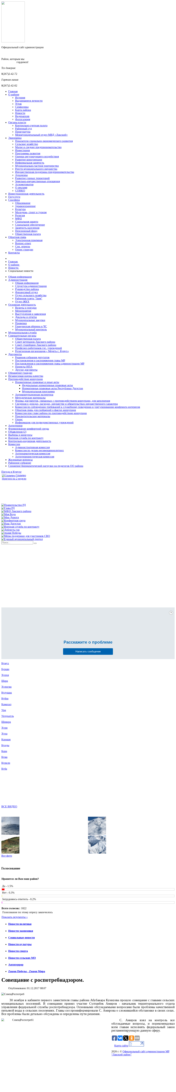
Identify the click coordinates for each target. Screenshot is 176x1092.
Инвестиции (22, 150)
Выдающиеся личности (29, 100)
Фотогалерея (22, 119)
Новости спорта (18, 951)
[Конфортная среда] (13, 520)
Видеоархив (22, 116)
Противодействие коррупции (25, 379)
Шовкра (6, 721)
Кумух (5, 663)
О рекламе (21, 187)
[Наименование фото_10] (10, 852)
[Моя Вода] (8, 514)
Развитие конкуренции (28, 159)
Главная (13, 91)
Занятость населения (27, 227)
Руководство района (27, 289)
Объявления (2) (17, 431)
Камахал (6, 704)
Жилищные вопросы (20, 459)
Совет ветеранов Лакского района (35, 341)
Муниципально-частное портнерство (37, 165)
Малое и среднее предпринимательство (38, 147)
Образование (22, 203)
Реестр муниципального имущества (36, 168)
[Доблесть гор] (10, 529)
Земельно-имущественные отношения (37, 181)
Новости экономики (20, 930)
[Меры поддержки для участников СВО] (25, 536)
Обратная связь (17, 237)
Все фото (6, 855)
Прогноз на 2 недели (14, 478)
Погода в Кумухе (11, 471)
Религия (20, 215)
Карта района (23, 110)
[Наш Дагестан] (11, 523)
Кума (4, 757)
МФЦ (18, 218)
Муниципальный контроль (31, 329)
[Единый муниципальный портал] (22, 539)
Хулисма (6, 686)
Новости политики (19, 923)
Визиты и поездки (26, 307)
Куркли (5, 762)
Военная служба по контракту (25, 438)
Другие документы (26, 369)
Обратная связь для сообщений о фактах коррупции (45, 410)
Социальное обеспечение (30, 224)
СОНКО (20, 190)
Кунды (5, 745)
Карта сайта (121, 1045)
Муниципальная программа (38, 391)
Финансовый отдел (26, 292)
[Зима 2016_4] (10, 833)
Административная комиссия (32, 447)
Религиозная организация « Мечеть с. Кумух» (42, 351)
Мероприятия (23, 310)
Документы (15, 354)
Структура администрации (31, 286)
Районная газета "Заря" (28, 298)
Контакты (14, 252)
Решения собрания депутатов (32, 357)
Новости (20, 113)
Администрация (17, 279)
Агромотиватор (24, 184)
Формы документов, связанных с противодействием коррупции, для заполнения (62, 400)
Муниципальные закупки (30, 320)
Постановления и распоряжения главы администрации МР (49, 363)
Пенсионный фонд (26, 230)
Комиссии (14, 444)
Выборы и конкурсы (20, 434)
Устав (18, 103)
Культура (20, 209)
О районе (13, 94)
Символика (22, 106)
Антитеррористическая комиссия (34, 456)
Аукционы (21, 175)
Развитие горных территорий (32, 178)
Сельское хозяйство (26, 144)
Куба (4, 768)
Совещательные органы (22, 335)
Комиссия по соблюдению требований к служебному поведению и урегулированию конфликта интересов (77, 407)
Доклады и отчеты (26, 317)
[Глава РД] (8, 508)
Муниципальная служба (22, 332)
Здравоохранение (25, 206)
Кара (4, 751)
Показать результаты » (15, 917)
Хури (4, 727)
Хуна (4, 733)
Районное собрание (19, 462)
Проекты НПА (23, 366)
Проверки (21, 323)
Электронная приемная (28, 240)
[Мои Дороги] (10, 517)
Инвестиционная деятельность (26, 193)
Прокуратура (22, 131)
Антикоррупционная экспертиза (34, 394)
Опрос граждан (24, 249)
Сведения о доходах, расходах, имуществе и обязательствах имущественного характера (66, 403)
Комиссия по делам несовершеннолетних (39, 450)
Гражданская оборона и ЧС (31, 326)
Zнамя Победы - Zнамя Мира (26, 971)
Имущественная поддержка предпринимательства (44, 172)
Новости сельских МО (22, 957)
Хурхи (5, 675)
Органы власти (17, 122)
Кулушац (6, 692)
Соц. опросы (22, 246)
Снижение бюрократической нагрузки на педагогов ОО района (45, 465)
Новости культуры (20, 944)
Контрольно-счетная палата (31, 125)
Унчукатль (7, 716)
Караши (6, 739)
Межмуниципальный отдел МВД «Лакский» (41, 134)
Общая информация (20, 276)
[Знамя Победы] (11, 532)
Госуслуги (14, 196)
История (20, 97)
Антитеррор (15, 425)
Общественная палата (28, 234)
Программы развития (27, 153)
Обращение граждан (20, 372)
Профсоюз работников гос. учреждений (38, 348)
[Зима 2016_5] (97, 852)
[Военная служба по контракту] (20, 526)
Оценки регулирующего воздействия (37, 156)
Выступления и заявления (30, 313)
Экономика (14, 137)
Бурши (5, 669)
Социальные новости (21, 937)
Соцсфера (14, 199)
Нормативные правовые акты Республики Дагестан (52, 388)
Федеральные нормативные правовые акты (47, 385)
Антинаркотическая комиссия (32, 453)
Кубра (4, 698)
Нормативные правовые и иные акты (37, 382)
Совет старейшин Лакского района (35, 345)
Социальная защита (26, 221)
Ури (3, 710)
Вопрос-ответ (23, 243)
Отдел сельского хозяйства (30, 295)
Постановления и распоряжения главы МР (40, 360)
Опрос (19, 419)
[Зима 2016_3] (97, 833)
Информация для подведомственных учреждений (44, 422)
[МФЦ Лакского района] (16, 511)
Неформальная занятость (29, 162)
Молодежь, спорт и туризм (31, 212)
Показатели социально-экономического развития (44, 141)
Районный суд (23, 128)
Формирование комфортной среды (28, 428)
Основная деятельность (22, 304)
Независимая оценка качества (25, 376)
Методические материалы (30, 397)
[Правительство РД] (13, 505)
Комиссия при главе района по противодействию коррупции (51, 413)
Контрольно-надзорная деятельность (29, 441)
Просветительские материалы (32, 416)
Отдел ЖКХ (22, 301)
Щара (4, 680)
